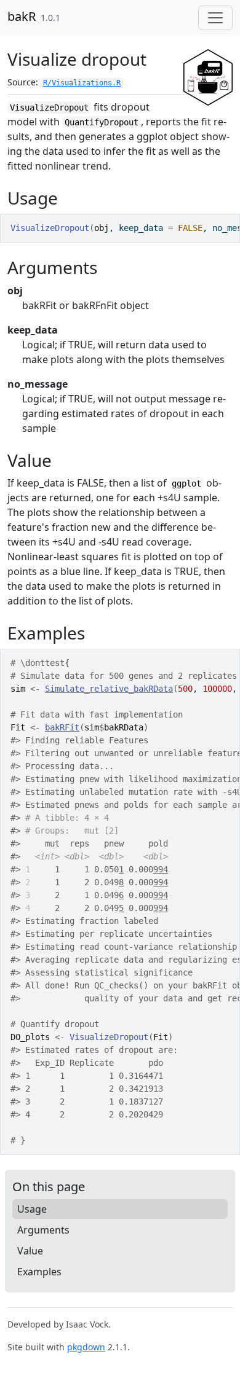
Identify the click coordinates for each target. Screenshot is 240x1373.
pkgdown (86, 1347)
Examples (39, 1271)
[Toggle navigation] (215, 18)
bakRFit (62, 727)
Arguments (43, 1230)
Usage (32, 1209)
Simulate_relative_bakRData (109, 689)
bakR (21, 16)
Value (30, 1251)
